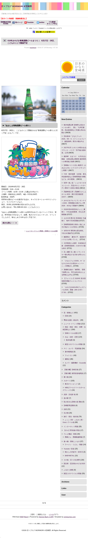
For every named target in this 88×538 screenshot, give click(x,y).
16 (83, 103)
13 (73, 103)
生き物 (66, 413)
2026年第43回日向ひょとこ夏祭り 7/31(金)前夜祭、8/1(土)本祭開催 (73, 211)
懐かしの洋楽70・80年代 (74, 452)
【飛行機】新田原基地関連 (73, 373)
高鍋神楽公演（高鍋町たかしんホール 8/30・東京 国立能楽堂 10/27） (74, 194)
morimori (33, 47)
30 (83, 109)
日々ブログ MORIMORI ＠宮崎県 (16, 6)
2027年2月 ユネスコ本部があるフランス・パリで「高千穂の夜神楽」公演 (74, 150)
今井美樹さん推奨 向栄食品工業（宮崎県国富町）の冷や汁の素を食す (74, 245)
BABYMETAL (69, 456)
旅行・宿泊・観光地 (71, 416)
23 (83, 106)
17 (63, 106)
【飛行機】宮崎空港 (71, 370)
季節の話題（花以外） (72, 320)
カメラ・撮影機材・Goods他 (75, 363)
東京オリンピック (71, 384)
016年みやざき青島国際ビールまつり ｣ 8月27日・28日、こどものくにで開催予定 (30, 42)
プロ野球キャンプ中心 (52, 23)
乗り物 (66, 377)
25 (66, 109)
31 (63, 111)
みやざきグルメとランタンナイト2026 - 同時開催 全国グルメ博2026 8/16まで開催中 (74, 203)
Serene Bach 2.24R (46, 517)
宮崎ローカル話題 (71, 333)
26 (70, 109)
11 (66, 103)
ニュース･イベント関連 (72, 324)
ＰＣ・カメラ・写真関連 (72, 348)
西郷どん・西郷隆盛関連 (73, 437)
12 (70, 103)
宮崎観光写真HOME (6, 23)
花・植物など (68, 313)
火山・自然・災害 (71, 337)
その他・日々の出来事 (72, 460)
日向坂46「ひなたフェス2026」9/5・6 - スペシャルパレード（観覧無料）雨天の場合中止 (74, 138)
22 (80, 106)
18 (66, 106)
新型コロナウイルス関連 (73, 344)
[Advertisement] (29, 67)
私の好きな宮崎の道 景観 (73, 402)
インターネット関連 (71, 426)
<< (69, 92)
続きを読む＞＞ (9, 223)
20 (73, 106)
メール (51, 514)
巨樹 (66, 316)
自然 (65, 409)
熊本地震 (69, 340)
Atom (26, 517)
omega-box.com (70, 517)
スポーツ (67, 381)
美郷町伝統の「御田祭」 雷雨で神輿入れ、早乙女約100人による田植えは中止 (73, 272)
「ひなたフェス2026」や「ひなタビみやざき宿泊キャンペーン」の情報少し (73, 263)
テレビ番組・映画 (70, 434)
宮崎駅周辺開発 (69, 405)
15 (80, 103)
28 (77, 109)
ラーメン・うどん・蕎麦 (73, 444)
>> (78, 92)
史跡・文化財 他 (69, 394)
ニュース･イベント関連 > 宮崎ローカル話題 (42, 231)
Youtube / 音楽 (69, 449)
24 (63, 109)
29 (80, 109)
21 (77, 106)
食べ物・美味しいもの (72, 441)
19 (70, 106)
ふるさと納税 (68, 470)
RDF (22, 517)
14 (77, 103)
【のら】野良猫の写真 (72, 430)
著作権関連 (69, 352)
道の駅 (66, 398)
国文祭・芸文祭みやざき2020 (74, 463)
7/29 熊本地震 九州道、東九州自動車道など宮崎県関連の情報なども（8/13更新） (74, 176)
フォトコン (69, 355)
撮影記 (67, 359)
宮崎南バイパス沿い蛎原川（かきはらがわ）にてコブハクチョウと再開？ (74, 167)
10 (63, 103)
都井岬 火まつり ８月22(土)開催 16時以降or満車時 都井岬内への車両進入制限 (74, 158)
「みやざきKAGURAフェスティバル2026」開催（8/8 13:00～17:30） (74, 289)
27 (73, 109)
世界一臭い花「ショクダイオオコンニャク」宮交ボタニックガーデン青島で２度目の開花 (74, 185)
